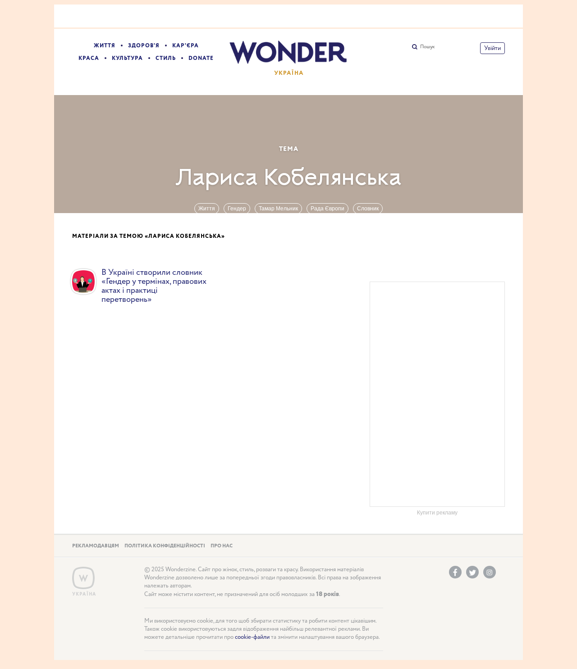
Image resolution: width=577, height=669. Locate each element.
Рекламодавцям (95, 546)
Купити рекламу (437, 512)
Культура (127, 58)
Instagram (489, 572)
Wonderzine (83, 578)
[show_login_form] (492, 48)
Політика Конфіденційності (164, 546)
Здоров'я (144, 46)
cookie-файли (252, 637)
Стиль (166, 58)
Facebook (455, 572)
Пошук (427, 46)
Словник (368, 208)
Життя (104, 46)
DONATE (201, 58)
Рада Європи (327, 208)
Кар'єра (185, 46)
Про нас (222, 546)
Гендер (237, 208)
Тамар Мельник (278, 208)
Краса (88, 58)
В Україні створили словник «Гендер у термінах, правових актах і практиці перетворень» (153, 286)
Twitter (472, 572)
